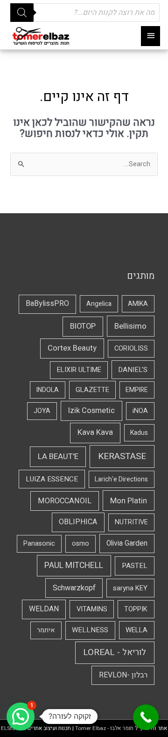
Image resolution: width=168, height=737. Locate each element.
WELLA (136, 630)
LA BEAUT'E (58, 456)
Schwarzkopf (74, 588)
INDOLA (47, 390)
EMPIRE (137, 390)
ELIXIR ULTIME (79, 370)
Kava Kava (95, 432)
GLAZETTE (92, 390)
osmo (80, 543)
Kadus (139, 433)
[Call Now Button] (146, 717)
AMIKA (138, 304)
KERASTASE (122, 456)
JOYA (42, 411)
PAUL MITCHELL (73, 565)
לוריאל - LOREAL (114, 652)
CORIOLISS (131, 348)
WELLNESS (90, 630)
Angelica (99, 304)
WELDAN (44, 609)
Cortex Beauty (72, 348)
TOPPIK (135, 609)
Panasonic (39, 543)
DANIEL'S (132, 370)
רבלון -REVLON (123, 675)
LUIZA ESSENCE (52, 479)
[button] (21, 716)
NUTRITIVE (131, 522)
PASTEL (134, 566)
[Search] (22, 12)
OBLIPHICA (78, 521)
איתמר (46, 630)
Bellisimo (130, 326)
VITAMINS (92, 609)
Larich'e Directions (121, 479)
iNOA (140, 411)
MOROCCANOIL (64, 501)
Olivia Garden (126, 543)
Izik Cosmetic (91, 410)
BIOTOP (83, 326)
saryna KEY (130, 588)
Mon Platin (128, 501)
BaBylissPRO (47, 303)
